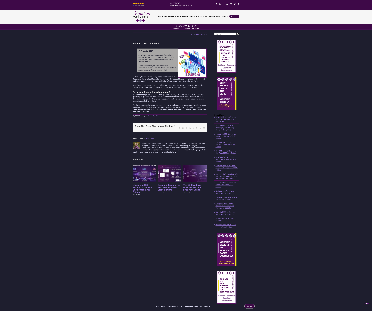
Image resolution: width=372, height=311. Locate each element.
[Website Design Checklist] (226, 56)
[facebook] (216, 4)
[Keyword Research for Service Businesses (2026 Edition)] (169, 166)
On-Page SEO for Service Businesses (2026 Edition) (225, 192)
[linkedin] (220, 4)
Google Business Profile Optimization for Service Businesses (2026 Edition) (225, 206)
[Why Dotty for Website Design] (226, 93)
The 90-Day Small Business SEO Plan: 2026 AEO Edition (193, 187)
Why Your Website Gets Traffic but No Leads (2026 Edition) (226, 159)
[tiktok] (224, 4)
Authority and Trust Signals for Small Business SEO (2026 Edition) (227, 168)
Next (203, 34)
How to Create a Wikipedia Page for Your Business (226, 226)
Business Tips (151, 116)
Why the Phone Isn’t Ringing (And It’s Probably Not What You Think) (226, 119)
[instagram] (231, 4)
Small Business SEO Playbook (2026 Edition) (227, 219)
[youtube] (227, 4)
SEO (157, 116)
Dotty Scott (150, 138)
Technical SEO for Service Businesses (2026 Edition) (225, 213)
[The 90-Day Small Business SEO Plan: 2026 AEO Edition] (195, 166)
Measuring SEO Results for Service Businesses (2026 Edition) (142, 188)
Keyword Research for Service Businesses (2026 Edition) (169, 187)
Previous (196, 34)
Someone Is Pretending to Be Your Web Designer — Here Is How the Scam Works (227, 176)
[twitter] (235, 4)
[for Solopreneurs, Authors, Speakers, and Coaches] (226, 249)
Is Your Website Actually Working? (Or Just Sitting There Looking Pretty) (225, 127)
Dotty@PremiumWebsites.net (181, 5)
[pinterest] (238, 4)
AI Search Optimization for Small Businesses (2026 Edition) (226, 184)
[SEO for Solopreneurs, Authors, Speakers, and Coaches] (226, 287)
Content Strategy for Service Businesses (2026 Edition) (226, 198)
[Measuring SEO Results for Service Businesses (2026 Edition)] (144, 166)
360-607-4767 (175, 3)
